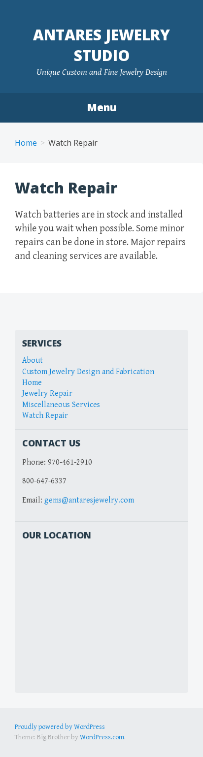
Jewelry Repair (47, 393)
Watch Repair (45, 415)
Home (26, 142)
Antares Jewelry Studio (101, 45)
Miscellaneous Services (61, 405)
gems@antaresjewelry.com (89, 500)
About (32, 360)
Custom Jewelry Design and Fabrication (88, 372)
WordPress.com (102, 737)
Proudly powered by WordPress (60, 727)
